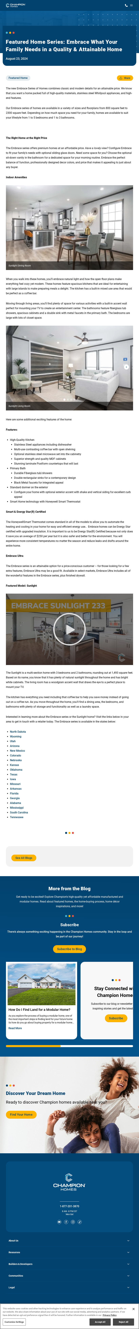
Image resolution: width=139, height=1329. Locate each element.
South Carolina (19, 812)
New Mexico (17, 750)
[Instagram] (73, 1222)
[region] (69, 1316)
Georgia (15, 798)
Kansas (14, 765)
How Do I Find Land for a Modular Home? (39, 1010)
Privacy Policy (110, 1315)
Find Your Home (21, 1116)
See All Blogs (23, 858)
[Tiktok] (80, 1222)
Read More (15, 1028)
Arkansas (16, 788)
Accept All (100, 1322)
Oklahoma (16, 769)
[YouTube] (59, 1222)
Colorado (15, 755)
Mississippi (17, 807)
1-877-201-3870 (69, 1206)
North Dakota (18, 731)
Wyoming (15, 736)
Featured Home (18, 78)
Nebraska (16, 760)
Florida (14, 793)
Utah (13, 741)
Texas (13, 774)
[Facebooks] (66, 1222)
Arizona (14, 746)
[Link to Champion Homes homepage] (15, 5)
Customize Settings (14, 1322)
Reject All (123, 1322)
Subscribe (116, 1018)
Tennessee (16, 817)
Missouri (15, 784)
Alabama (15, 803)
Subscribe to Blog (69, 949)
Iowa (13, 779)
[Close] (133, 1309)
